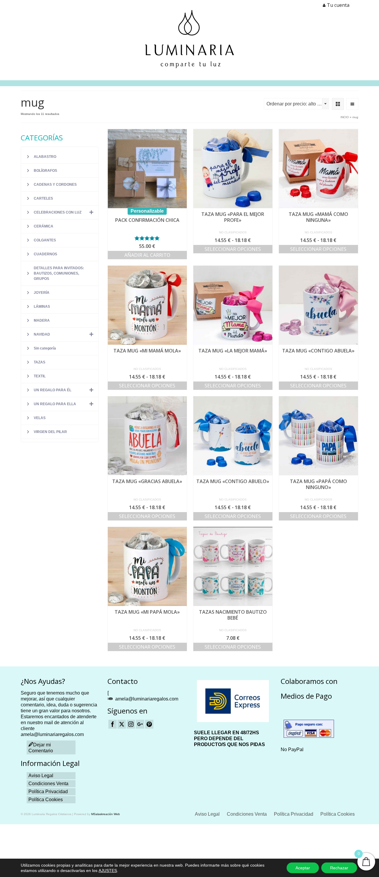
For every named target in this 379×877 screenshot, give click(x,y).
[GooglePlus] (140, 724)
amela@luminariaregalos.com (146, 698)
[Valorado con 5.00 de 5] (147, 238)
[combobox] (296, 103)
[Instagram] (131, 724)
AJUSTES (108, 870)
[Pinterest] (149, 724)
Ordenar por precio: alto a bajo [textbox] (297, 103)
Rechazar (339, 867)
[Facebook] (112, 724)
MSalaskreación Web (105, 814)
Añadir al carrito (147, 255)
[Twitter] (122, 724)
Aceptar (303, 867)
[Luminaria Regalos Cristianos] (189, 39)
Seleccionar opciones (233, 249)
